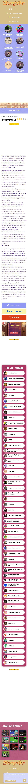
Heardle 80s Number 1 (19, 35)
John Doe (22, 748)
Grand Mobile (5, 741)
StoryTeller (8, 70)
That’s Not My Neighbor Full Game (8, 59)
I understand (10, 780)
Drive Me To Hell (22, 734)
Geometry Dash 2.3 (14, 741)
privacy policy (16, 777)
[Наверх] (24, 780)
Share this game (15, 305)
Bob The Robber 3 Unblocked (8, 35)
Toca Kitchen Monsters (5, 748)
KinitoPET (20, 58)
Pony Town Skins (5, 734)
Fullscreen (15, 317)
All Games (16, 9)
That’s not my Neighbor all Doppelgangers (8, 47)
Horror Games (16, 17)
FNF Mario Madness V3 (14, 748)
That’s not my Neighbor (15, 13)
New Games (15, 21)
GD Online (22, 741)
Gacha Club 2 (14, 734)
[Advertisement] (14, 88)
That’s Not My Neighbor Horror (19, 47)
